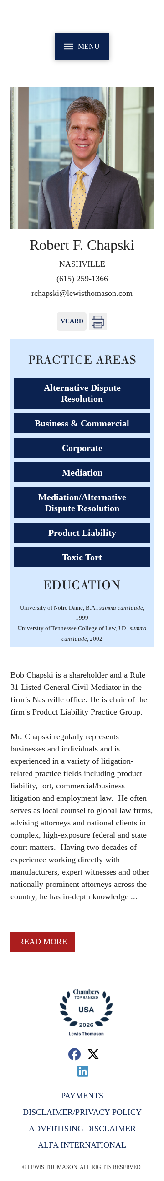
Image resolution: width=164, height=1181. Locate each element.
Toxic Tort (82, 557)
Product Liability (82, 533)
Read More (43, 941)
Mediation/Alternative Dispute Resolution (82, 502)
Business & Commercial (82, 423)
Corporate (82, 448)
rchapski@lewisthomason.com (82, 293)
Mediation (82, 472)
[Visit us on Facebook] (74, 1054)
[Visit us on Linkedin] (83, 1070)
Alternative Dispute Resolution (82, 393)
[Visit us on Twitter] (93, 1054)
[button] (82, 46)
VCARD (72, 321)
